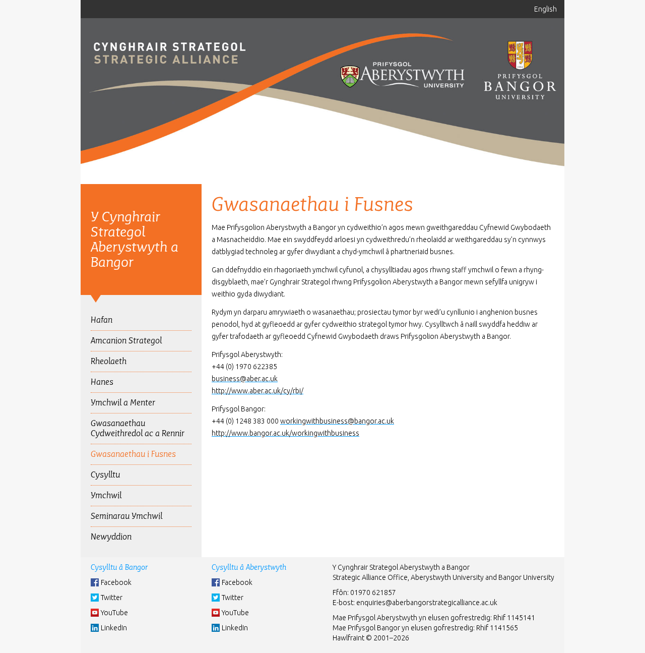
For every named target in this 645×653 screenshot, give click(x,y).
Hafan (101, 320)
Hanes (102, 382)
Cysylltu (105, 474)
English (545, 9)
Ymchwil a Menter (123, 402)
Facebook (116, 582)
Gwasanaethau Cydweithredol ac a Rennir (137, 428)
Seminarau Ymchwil (126, 516)
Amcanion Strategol (126, 340)
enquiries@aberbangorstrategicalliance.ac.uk (426, 603)
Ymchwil (106, 495)
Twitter (111, 597)
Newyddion (111, 536)
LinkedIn (114, 628)
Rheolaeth (108, 361)
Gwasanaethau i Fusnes (133, 454)
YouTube (114, 613)
